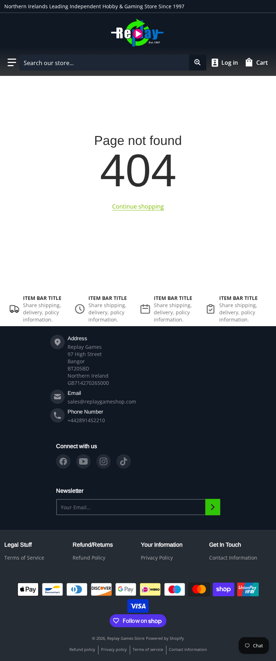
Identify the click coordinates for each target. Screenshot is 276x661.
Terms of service (148, 649)
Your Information (162, 545)
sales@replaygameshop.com (102, 401)
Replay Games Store (125, 638)
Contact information (188, 649)
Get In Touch (225, 545)
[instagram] (103, 461)
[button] (11, 62)
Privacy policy (114, 649)
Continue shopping (138, 206)
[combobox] (112, 62)
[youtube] (83, 461)
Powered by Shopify (165, 638)
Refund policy (82, 649)
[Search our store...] (197, 62)
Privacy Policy (157, 557)
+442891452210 (86, 420)
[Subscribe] (212, 507)
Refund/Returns (93, 545)
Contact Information (233, 557)
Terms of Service (24, 557)
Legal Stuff (18, 545)
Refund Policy (89, 557)
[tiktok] (123, 461)
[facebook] (63, 461)
